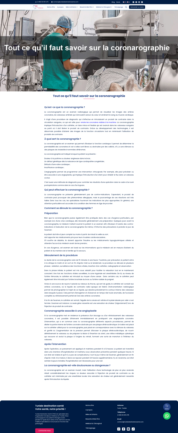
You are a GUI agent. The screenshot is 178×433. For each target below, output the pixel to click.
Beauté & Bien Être (86, 7)
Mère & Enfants (71, 7)
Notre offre (51, 7)
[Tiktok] (142, 2)
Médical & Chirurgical (103, 7)
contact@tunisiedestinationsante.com (130, 422)
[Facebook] (136, 2)
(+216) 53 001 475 (123, 415)
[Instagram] (133, 2)
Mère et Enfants (91, 414)
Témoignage (118, 7)
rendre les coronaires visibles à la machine (98, 122)
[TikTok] (133, 429)
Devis (118, 2)
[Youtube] (139, 2)
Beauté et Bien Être (93, 419)
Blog (113, 2)
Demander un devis (137, 7)
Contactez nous (44, 431)
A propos (60, 7)
